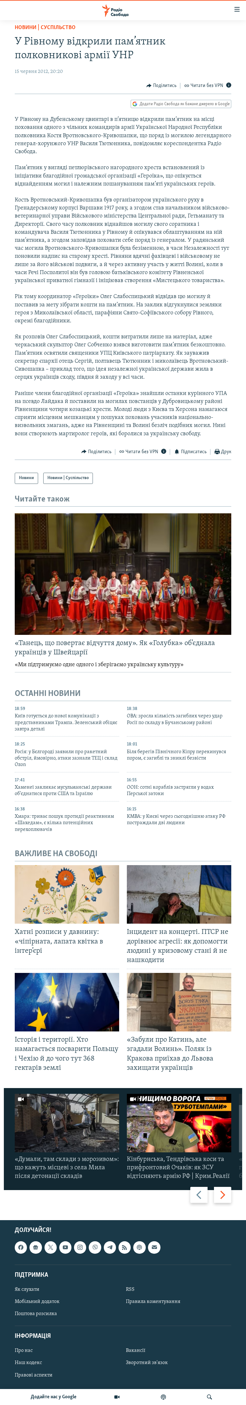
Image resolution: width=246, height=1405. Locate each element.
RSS (130, 1289)
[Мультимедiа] (117, 1397)
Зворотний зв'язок (147, 1362)
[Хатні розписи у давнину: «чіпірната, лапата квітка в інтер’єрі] (67, 894)
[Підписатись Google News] (35, 1247)
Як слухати (27, 1289)
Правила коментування (153, 1301)
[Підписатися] (154, 1247)
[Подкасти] (163, 1397)
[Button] (161, 86)
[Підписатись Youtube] (65, 1247)
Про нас (24, 1350)
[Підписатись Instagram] (80, 1247)
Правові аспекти (34, 1374)
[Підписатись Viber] (95, 1247)
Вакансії (135, 1350)
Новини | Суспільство (45, 28)
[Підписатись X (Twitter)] (51, 1247)
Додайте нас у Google (54, 1397)
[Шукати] (209, 1397)
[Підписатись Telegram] (110, 1247)
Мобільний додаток (37, 1301)
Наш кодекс (28, 1362)
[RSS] (125, 1247)
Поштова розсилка (36, 1313)
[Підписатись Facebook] (21, 1247)
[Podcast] (139, 1247)
